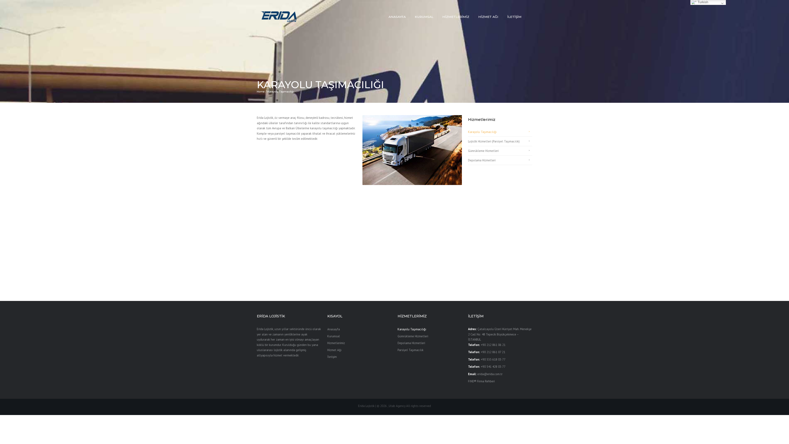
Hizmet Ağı (488, 17)
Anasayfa (397, 17)
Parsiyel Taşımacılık (410, 350)
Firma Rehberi (486, 381)
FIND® (472, 381)
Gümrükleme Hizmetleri (483, 151)
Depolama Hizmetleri (482, 160)
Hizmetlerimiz (455, 17)
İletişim (514, 17)
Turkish (702, 2)
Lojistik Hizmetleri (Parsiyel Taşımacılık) (494, 141)
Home (261, 91)
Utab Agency (397, 406)
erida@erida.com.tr (490, 374)
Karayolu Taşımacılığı (482, 132)
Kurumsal (424, 17)
